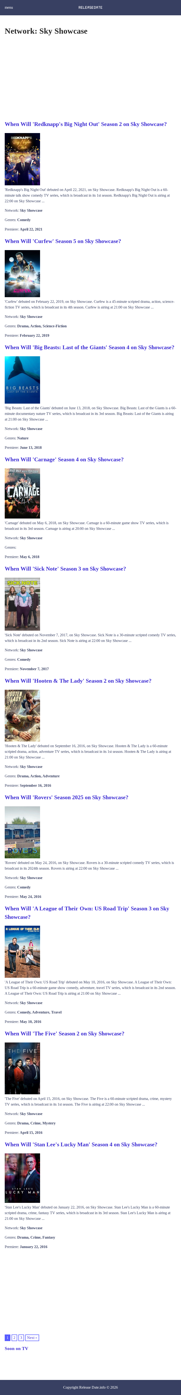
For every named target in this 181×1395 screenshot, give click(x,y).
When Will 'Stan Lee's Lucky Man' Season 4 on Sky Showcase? (81, 1144)
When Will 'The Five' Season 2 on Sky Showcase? (64, 1033)
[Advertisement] (90, 77)
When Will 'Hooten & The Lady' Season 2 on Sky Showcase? (78, 681)
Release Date (89, 1387)
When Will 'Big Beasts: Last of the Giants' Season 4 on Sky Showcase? (89, 347)
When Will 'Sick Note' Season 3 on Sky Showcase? (65, 569)
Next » (32, 1338)
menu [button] (9, 7)
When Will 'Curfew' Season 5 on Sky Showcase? (63, 241)
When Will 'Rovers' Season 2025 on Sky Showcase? (66, 797)
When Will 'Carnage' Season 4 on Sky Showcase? (64, 459)
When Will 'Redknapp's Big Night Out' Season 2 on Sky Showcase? (86, 124)
